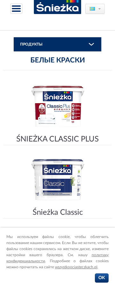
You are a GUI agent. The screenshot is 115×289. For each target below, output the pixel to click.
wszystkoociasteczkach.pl (76, 267)
